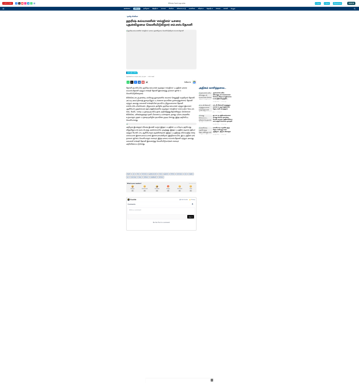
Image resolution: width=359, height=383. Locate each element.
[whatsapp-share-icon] (128, 83)
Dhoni (138, 174)
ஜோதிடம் (210, 9)
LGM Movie (161, 177)
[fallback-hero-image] (205, 95)
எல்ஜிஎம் (191, 174)
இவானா (166, 174)
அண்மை (127, 9)
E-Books (326, 3)
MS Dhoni (172, 174)
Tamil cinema (144, 174)
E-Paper (317, 3)
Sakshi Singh (133, 177)
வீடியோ (201, 9)
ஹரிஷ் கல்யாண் (153, 174)
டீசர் (133, 174)
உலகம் (163, 9)
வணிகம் (192, 9)
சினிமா (171, 9)
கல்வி (225, 9)
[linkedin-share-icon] (139, 83)
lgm (128, 177)
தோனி (128, 174)
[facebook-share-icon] (135, 83)
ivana (185, 174)
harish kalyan (179, 174)
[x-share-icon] (131, 83)
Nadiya (139, 177)
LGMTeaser (146, 177)
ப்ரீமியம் (137, 9)
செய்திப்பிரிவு (132, 73)
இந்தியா (155, 9)
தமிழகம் (146, 9)
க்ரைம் (218, 9)
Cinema (160, 174)
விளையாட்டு (181, 9)
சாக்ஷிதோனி (153, 177)
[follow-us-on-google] (194, 82)
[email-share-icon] (143, 83)
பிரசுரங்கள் (337, 3)
